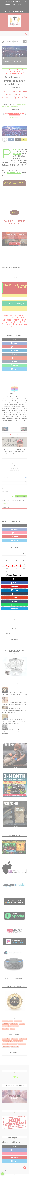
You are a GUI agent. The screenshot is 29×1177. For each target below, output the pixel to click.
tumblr (15, 593)
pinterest (15, 586)
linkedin (16, 590)
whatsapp (15, 605)
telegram (15, 608)
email (15, 601)
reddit (15, 597)
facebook (15, 582)
